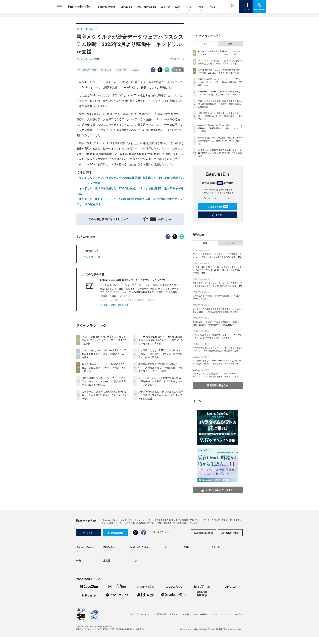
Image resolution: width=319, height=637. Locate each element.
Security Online (106, 6)
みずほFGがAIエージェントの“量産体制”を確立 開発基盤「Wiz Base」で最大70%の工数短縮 (104, 367)
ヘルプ (131, 614)
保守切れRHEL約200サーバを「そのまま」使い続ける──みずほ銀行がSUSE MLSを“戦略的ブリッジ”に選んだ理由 (217, 269)
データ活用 (106, 69)
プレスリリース (92, 256)
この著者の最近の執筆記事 (114, 304)
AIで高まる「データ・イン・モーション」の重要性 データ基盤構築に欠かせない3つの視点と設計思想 (217, 284)
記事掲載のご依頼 (203, 532)
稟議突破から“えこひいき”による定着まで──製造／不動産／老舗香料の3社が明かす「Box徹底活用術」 (217, 323)
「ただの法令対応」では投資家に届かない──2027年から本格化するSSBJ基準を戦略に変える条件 (217, 336)
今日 (205, 43)
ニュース (165, 6)
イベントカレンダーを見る (219, 490)
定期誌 (106, 560)
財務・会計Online (146, 6)
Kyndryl (135, 69)
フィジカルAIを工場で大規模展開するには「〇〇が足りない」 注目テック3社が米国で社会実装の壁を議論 (217, 310)
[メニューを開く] (59, 6)
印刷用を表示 (88, 236)
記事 (177, 6)
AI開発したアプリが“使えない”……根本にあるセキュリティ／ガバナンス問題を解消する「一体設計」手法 (217, 375)
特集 (201, 6)
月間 (230, 43)
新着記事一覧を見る (217, 385)
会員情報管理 (160, 614)
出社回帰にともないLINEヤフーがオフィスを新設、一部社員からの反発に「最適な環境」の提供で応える (160, 354)
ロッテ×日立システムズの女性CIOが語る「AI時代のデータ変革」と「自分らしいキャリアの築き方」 (160, 381)
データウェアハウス (87, 69)
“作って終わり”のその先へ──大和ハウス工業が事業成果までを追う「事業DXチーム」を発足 (104, 354)
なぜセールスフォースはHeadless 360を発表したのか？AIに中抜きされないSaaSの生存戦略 (104, 395)
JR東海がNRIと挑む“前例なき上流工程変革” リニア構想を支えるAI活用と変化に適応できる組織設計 (162, 395)
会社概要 (185, 614)
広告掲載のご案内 (230, 532)
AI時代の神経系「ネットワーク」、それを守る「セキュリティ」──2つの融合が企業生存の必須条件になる (104, 381)
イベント (189, 6)
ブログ (212, 6)
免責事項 (173, 614)
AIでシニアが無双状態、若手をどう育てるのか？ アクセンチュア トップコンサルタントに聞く (104, 340)
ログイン (219, 214)
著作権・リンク (144, 614)
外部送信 (239, 614)
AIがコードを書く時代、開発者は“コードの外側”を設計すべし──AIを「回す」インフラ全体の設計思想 (217, 255)
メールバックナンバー (219, 198)
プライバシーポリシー (221, 614)
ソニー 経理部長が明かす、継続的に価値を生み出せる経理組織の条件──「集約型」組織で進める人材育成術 (160, 340)
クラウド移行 (121, 69)
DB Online (126, 6)
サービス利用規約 (200, 614)
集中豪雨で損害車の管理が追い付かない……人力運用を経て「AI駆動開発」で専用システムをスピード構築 (160, 367)
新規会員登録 (219, 206)
